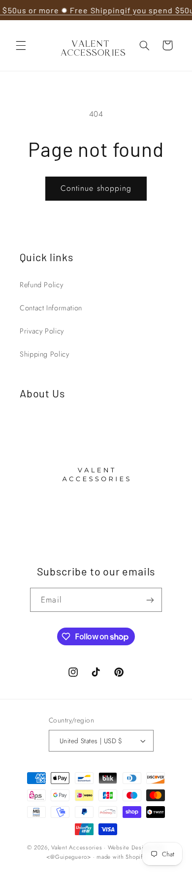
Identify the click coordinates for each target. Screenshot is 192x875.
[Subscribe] (149, 600)
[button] (20, 45)
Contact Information (51, 307)
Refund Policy (41, 284)
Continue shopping (96, 188)
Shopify (135, 857)
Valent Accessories (76, 847)
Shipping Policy (44, 354)
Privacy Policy (42, 331)
